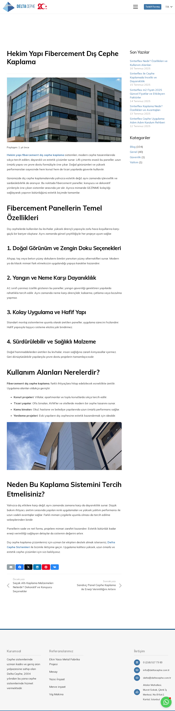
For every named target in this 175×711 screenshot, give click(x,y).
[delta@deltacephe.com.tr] (138, 678)
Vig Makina (56, 694)
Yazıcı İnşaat (57, 679)
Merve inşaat (57, 686)
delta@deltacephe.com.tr (157, 677)
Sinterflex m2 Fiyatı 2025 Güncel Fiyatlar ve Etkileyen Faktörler (147, 93)
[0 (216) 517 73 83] (138, 662)
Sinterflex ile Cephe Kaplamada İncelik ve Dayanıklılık (143, 77)
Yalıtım (134, 162)
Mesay (53, 671)
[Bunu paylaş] (20, 567)
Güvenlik (135, 157)
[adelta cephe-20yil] (25, 7)
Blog (133, 146)
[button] (135, 6)
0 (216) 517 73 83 (152, 662)
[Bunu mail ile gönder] (11, 567)
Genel (133, 152)
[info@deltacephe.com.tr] (138, 670)
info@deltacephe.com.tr (156, 670)
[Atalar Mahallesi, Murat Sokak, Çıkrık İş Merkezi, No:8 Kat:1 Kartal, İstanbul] (138, 692)
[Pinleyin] (46, 567)
